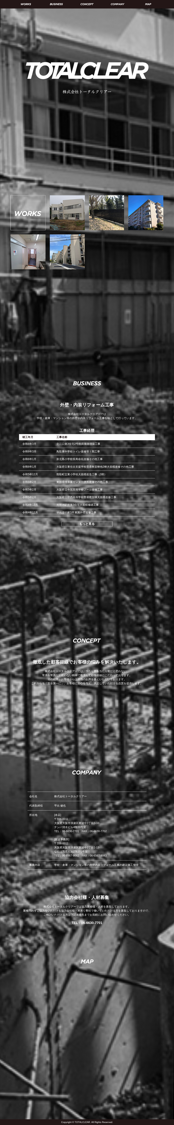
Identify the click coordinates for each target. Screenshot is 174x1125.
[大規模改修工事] (67, 196)
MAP (148, 4)
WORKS (26, 4)
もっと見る (87, 524)
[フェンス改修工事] (106, 196)
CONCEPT (87, 4)
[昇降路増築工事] (67, 235)
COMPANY (117, 4)
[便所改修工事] (28, 235)
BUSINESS (56, 4)
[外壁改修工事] (145, 196)
